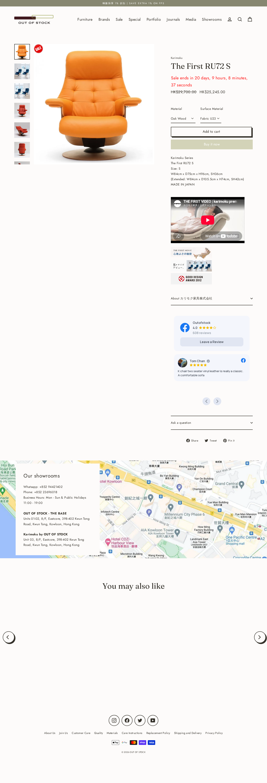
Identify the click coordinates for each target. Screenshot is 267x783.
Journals (173, 19)
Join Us (63, 733)
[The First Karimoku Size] (191, 270)
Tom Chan (197, 361)
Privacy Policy (214, 733)
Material (176, 109)
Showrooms (212, 19)
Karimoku (49, 679)
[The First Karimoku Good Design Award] (191, 283)
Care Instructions (132, 733)
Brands (104, 19)
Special (135, 19)
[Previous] (8, 637)
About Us (49, 733)
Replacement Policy (158, 733)
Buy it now (212, 144)
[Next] (260, 637)
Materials (112, 733)
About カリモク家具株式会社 (191, 298)
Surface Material (211, 109)
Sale (119, 19)
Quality (98, 733)
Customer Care (81, 733)
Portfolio (154, 19)
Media (191, 19)
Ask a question (181, 422)
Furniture (85, 19)
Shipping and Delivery (188, 733)
